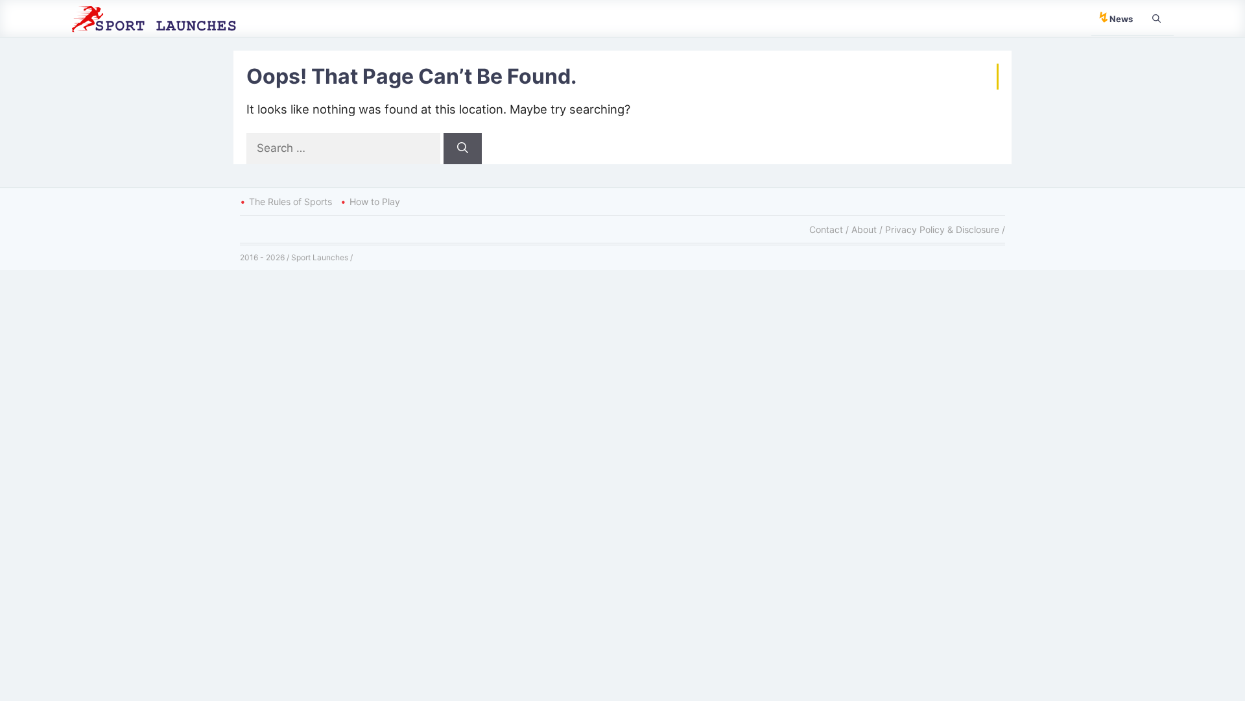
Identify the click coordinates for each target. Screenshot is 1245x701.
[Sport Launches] (158, 17)
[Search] (463, 148)
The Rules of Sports (290, 201)
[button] (1156, 18)
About (864, 229)
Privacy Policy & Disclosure (942, 229)
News (1115, 17)
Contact (826, 229)
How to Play (375, 201)
